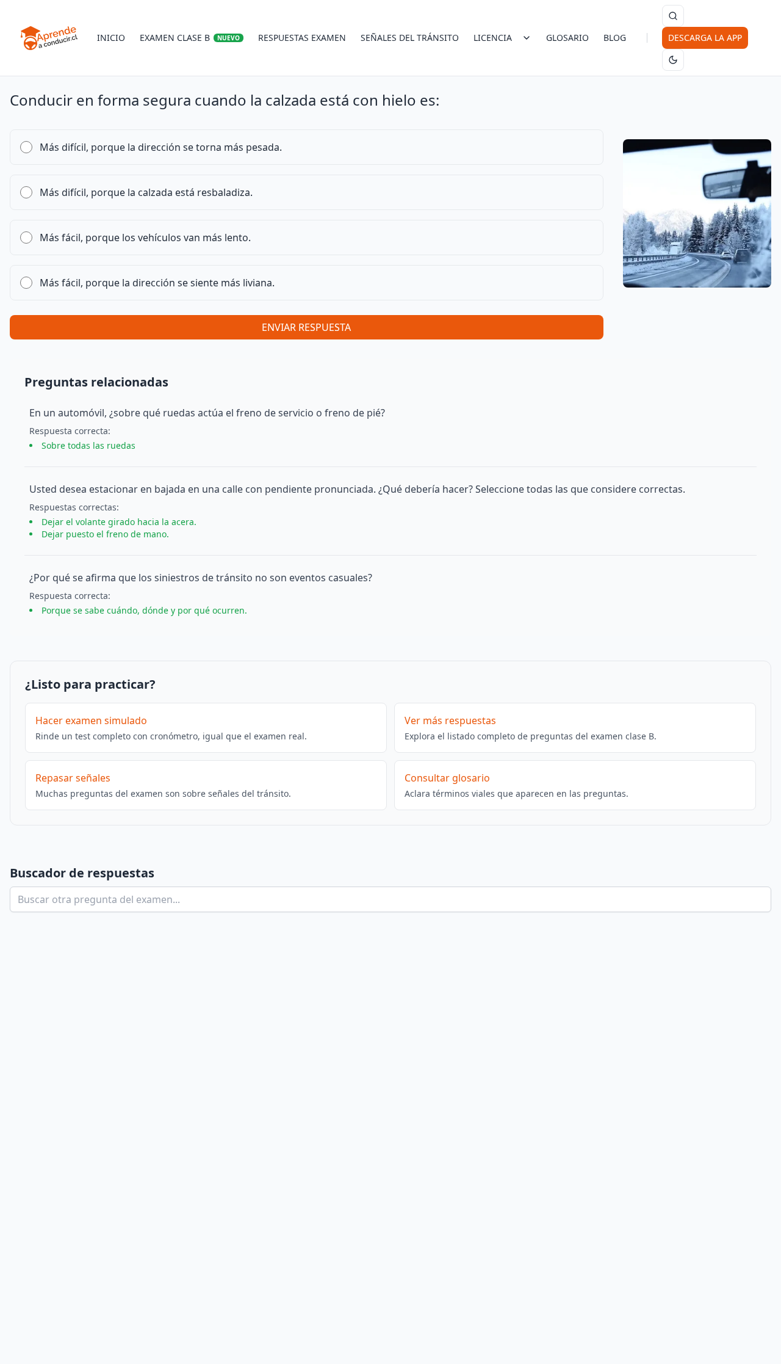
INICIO (111, 37)
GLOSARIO (567, 37)
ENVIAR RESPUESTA (306, 327)
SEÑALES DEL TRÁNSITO (410, 37)
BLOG (614, 37)
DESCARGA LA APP (705, 37)
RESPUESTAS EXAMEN (302, 37)
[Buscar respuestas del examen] (673, 16)
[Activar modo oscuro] (673, 60)
